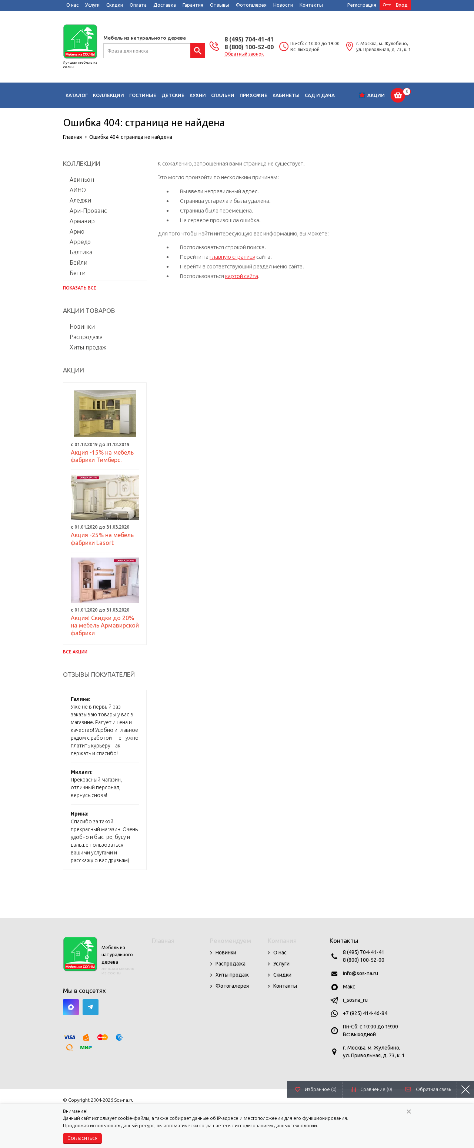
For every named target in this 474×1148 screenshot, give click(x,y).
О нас (72, 4)
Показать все (79, 287)
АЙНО (78, 190)
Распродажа (86, 337)
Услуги (92, 4)
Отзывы (219, 4)
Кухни (198, 95)
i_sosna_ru (355, 1000)
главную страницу (232, 257)
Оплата (138, 4)
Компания (282, 940)
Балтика (81, 252)
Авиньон (82, 179)
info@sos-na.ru (360, 973)
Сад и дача (320, 95)
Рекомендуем (230, 940)
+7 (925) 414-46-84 (365, 1013)
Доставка (164, 4)
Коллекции (108, 95)
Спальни (222, 95)
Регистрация (361, 4)
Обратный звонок (244, 53)
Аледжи (80, 200)
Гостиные (142, 95)
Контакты (311, 4)
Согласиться (82, 1138)
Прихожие (253, 95)
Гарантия (193, 4)
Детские (172, 95)
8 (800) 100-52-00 (249, 47)
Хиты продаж (88, 347)
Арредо (80, 241)
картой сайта (241, 276)
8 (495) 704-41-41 (249, 39)
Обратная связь (433, 1089)
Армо (77, 231)
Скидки (114, 4)
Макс (349, 987)
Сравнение (376, 1089)
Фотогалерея (251, 4)
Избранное (321, 1089)
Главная (163, 940)
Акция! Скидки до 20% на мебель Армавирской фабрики (105, 626)
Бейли (78, 262)
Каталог (77, 95)
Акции (376, 95)
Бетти (78, 273)
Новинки (82, 326)
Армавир (82, 221)
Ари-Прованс (88, 210)
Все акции (75, 651)
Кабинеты (286, 95)
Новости (283, 4)
